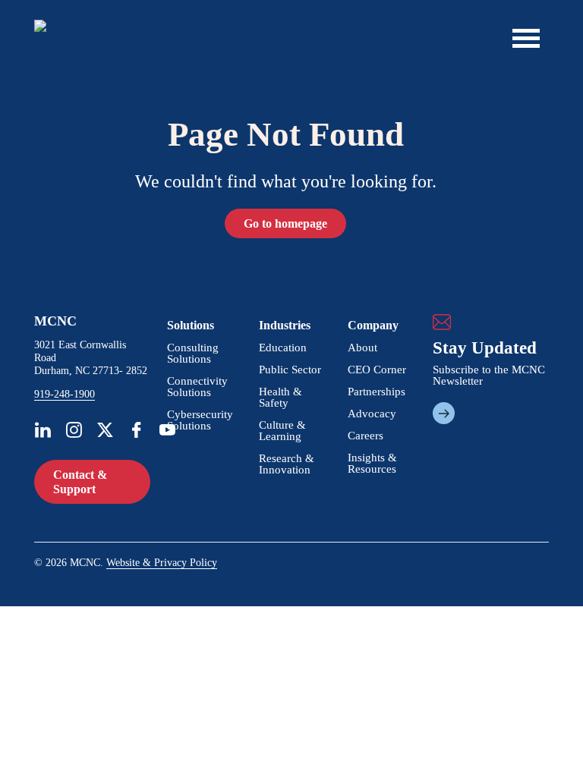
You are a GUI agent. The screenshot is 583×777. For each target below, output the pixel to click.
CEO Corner (377, 369)
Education (283, 347)
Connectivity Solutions (197, 386)
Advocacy (372, 413)
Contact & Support (80, 481)
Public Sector (290, 369)
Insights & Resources (372, 463)
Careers (365, 435)
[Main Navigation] (526, 38)
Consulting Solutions (193, 353)
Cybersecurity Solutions (200, 420)
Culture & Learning (282, 430)
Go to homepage (285, 223)
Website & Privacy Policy (161, 562)
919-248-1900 (64, 394)
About (362, 347)
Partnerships (376, 391)
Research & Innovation (286, 464)
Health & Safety (280, 397)
